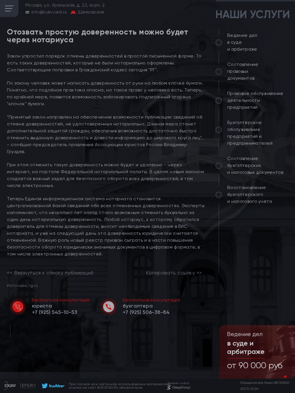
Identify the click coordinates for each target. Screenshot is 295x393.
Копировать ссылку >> (174, 272)
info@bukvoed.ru (49, 12)
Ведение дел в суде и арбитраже (242, 42)
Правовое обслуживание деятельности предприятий (255, 100)
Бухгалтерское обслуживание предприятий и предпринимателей (250, 133)
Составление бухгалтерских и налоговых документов (255, 165)
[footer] (52, 385)
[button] (285, 376)
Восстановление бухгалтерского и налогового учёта (249, 194)
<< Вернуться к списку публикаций (50, 272)
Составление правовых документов (242, 71)
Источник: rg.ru (22, 285)
